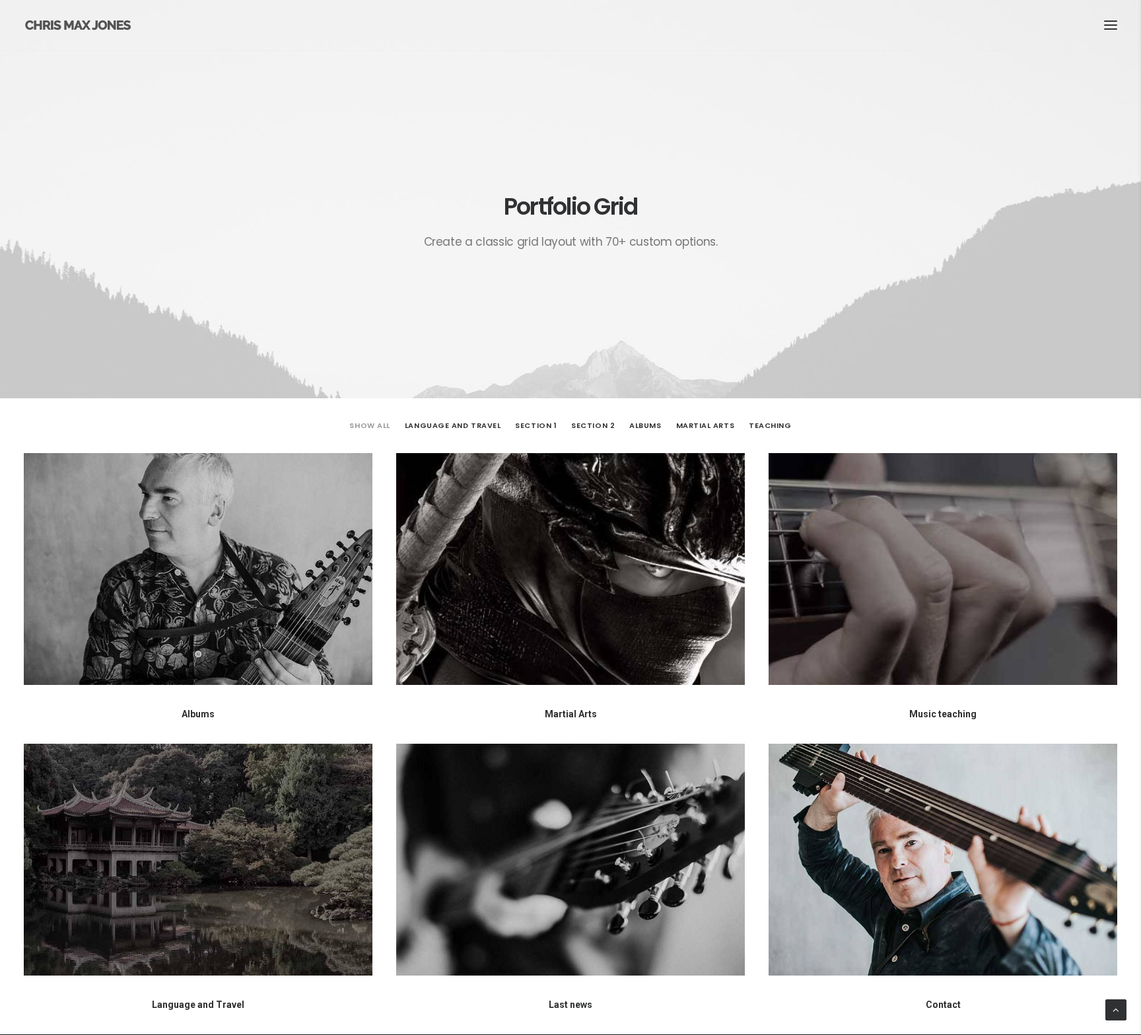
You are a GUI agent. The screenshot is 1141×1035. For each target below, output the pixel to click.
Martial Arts (705, 425)
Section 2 (593, 425)
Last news (570, 1004)
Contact (943, 1004)
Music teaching (943, 714)
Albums (645, 425)
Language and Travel (453, 425)
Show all (369, 425)
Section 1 (536, 425)
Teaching (770, 425)
